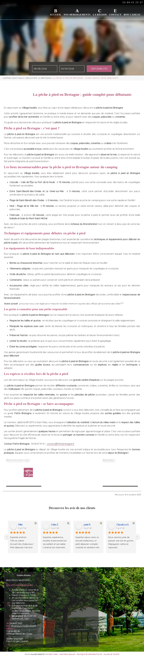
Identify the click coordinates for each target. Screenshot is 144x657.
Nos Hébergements (77, 14)
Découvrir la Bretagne (38, 78)
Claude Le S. (122, 524)
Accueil (55, 14)
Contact (115, 14)
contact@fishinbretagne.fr (60, 443)
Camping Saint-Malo (13, 78)
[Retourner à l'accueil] (9, 7)
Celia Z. (54, 524)
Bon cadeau (132, 14)
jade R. (87, 524)
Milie (20, 524)
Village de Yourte (111, 654)
